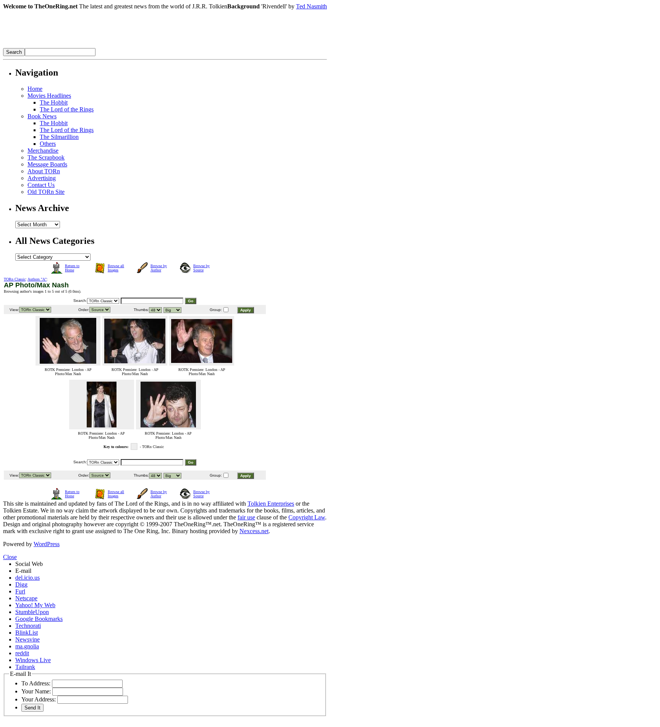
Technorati (28, 625)
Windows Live (33, 660)
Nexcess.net (254, 531)
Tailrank (25, 667)
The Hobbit (54, 102)
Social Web (29, 564)
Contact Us (41, 185)
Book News (42, 116)
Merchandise (43, 150)
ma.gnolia (27, 646)
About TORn (44, 171)
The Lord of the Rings (67, 109)
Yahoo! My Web (35, 605)
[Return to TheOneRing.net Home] (117, 46)
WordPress (47, 544)
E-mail (23, 570)
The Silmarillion (59, 137)
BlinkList (26, 632)
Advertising (42, 178)
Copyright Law (306, 517)
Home (35, 88)
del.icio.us (27, 577)
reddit (22, 653)
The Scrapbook (46, 157)
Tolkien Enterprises (270, 503)
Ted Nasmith (311, 6)
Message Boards (47, 164)
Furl (20, 591)
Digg (21, 584)
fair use (246, 517)
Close (10, 557)
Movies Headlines (49, 95)
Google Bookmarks (39, 619)
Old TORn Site (46, 192)
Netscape (26, 598)
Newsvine (27, 639)
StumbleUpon (32, 612)
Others (48, 143)
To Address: (35, 683)
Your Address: (38, 699)
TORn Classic (15, 279)
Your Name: (36, 691)
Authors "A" (37, 279)
